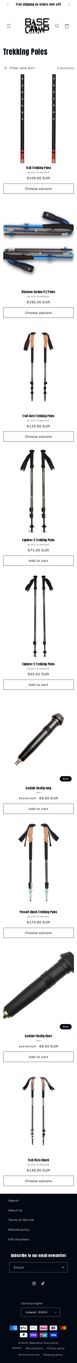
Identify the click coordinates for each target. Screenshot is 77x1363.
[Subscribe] (62, 1267)
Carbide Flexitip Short (38, 1036)
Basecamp (36, 1342)
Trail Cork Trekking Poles (38, 416)
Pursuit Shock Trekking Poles (38, 912)
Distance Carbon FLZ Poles (38, 292)
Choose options (38, 189)
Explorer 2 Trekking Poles (38, 664)
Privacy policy (56, 1348)
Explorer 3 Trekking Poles (38, 540)
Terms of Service (21, 1220)
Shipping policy (53, 1354)
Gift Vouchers (18, 1239)
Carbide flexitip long (38, 788)
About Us (15, 1210)
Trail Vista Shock (38, 1160)
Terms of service (29, 1354)
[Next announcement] (69, 4)
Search (13, 1200)
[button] (8, 26)
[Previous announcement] (7, 4)
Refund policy (19, 1229)
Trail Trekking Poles (38, 168)
